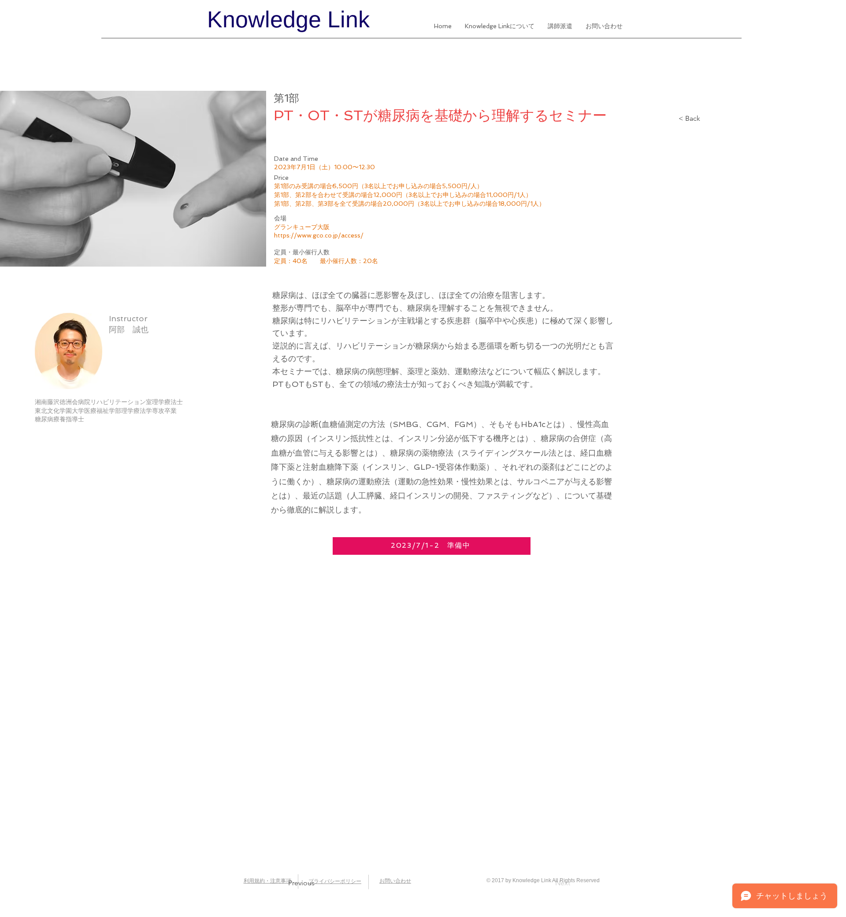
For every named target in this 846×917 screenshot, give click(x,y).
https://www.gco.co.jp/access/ (319, 235)
